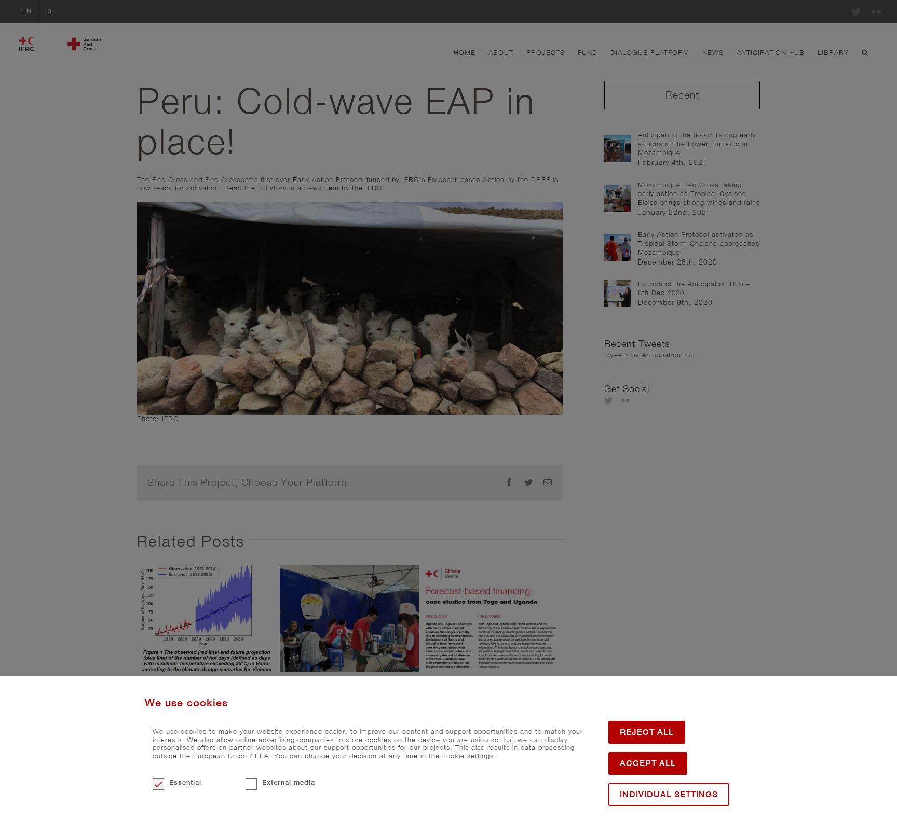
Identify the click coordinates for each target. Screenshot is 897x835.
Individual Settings (669, 794)
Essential (185, 782)
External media (288, 782)
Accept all (648, 763)
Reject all (647, 732)
